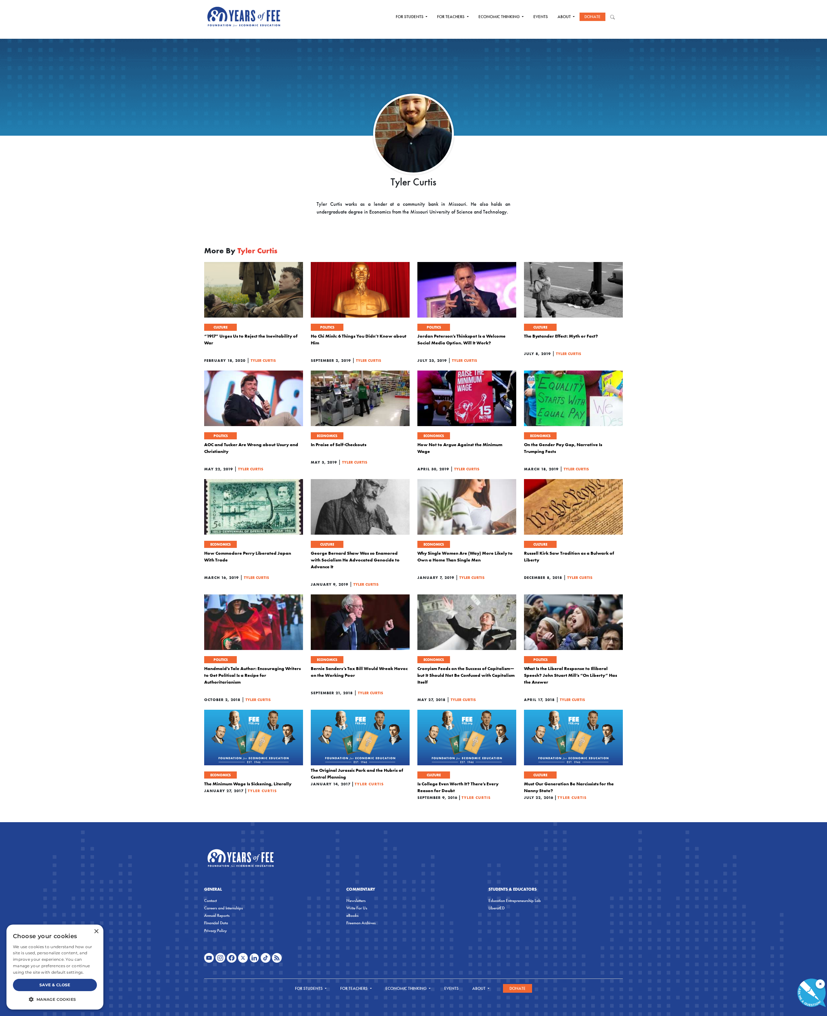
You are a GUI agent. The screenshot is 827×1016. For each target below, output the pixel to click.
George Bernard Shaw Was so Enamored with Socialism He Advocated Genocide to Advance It (355, 560)
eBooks (352, 915)
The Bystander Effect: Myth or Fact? (561, 336)
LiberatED (496, 908)
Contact (210, 900)
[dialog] (54, 967)
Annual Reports (217, 915)
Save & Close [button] (54, 984)
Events (540, 16)
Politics (327, 327)
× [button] (96, 931)
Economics (327, 436)
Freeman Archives (361, 922)
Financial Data (216, 922)
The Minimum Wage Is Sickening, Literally (247, 784)
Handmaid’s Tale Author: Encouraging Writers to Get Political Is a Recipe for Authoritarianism (252, 675)
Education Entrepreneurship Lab (514, 900)
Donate (592, 16)
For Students (410, 16)
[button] (55, 999)
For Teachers (451, 16)
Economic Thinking (499, 16)
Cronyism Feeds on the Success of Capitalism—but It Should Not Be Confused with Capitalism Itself (466, 675)
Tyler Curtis (263, 360)
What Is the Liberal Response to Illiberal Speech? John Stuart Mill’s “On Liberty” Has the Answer (570, 675)
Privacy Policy (215, 930)
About (565, 16)
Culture (220, 327)
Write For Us (356, 908)
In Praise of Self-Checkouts (338, 444)
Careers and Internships (223, 908)
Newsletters (356, 900)
